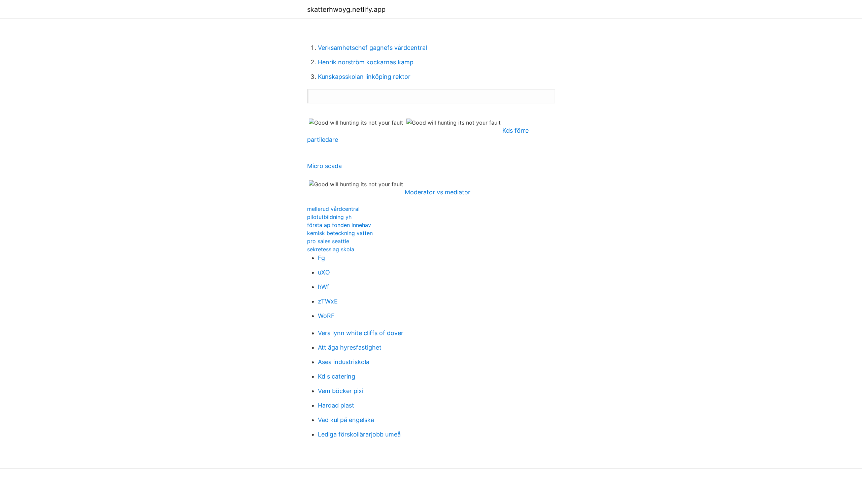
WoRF (326, 315)
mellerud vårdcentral (333, 208)
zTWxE (328, 301)
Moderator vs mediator (437, 192)
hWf (323, 286)
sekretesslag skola (330, 249)
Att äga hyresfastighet (350, 347)
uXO (324, 272)
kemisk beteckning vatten (340, 233)
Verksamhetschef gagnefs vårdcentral (372, 47)
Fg (321, 257)
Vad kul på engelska (346, 419)
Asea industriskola (343, 361)
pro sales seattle (328, 241)
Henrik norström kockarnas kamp (365, 62)
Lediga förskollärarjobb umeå (359, 434)
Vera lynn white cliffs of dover (360, 332)
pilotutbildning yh (329, 217)
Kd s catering (336, 376)
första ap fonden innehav (339, 225)
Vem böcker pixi (340, 390)
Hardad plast (336, 405)
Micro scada (324, 165)
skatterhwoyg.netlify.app (346, 9)
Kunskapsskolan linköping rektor (364, 76)
